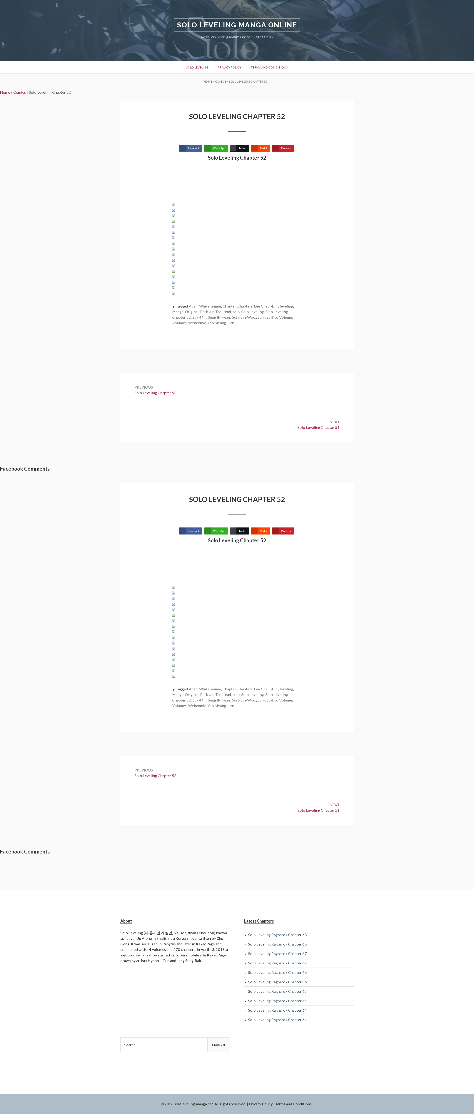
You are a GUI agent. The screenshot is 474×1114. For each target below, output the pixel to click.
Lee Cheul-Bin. (266, 306)
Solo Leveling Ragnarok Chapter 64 (277, 1010)
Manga (177, 311)
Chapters (245, 306)
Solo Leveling (197, 67)
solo (236, 311)
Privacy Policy (229, 67)
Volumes (179, 322)
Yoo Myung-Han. (221, 322)
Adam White (199, 306)
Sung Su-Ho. (268, 317)
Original (192, 311)
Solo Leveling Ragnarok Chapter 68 (277, 934)
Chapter (229, 306)
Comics (19, 92)
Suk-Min (199, 317)
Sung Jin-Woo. (244, 317)
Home (5, 92)
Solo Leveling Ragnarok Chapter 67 (277, 953)
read (227, 311)
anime (216, 306)
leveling (286, 306)
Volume (285, 317)
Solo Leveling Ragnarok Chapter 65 (277, 991)
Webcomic (197, 322)
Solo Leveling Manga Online (237, 25)
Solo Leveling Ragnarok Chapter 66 (277, 972)
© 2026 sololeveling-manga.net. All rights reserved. (203, 1104)
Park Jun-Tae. (211, 311)
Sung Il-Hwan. (219, 317)
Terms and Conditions (269, 67)
